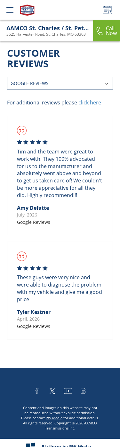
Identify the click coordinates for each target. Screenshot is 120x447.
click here (89, 102)
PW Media (54, 417)
